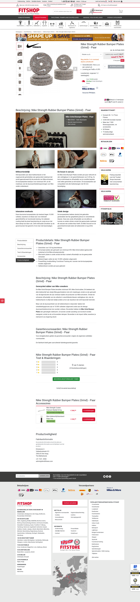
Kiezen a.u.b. (86, 54)
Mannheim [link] (40, 529)
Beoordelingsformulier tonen (66, 379)
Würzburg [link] (20, 535)
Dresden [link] (45, 523)
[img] (97, 88)
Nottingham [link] (39, 542)
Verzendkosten (59, 517)
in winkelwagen (116, 67)
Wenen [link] (45, 547)
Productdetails (22, 240)
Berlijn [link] (29, 521)
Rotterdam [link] (28, 516)
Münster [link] (19, 531)
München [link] (46, 529)
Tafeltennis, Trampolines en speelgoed (65, 17)
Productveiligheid (23, 260)
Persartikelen (74, 528)
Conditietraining (24, 17)
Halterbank (95, 521)
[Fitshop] (29, 11)
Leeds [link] (25, 540)
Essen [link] (32, 525)
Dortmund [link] (40, 523)
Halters (94, 525)
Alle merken (95, 557)
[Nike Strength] (34, 45)
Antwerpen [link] (20, 557)
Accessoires (21, 256)
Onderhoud (74, 533)
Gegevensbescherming (77, 512)
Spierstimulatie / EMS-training (100, 551)
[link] (103, 148)
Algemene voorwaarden (62, 512)
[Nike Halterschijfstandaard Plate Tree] (41, 419)
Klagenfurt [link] (30, 547)
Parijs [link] (22, 562)
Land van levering (100, 1)
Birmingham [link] (31, 540)
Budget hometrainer (98, 532)
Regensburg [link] (33, 531)
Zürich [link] (33, 552)
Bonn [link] (44, 521)
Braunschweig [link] (26, 523)
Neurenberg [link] (26, 531)
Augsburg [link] (24, 521)
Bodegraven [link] (28, 514)
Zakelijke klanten (36, 1)
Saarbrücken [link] (21, 533)
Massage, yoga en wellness (92, 17)
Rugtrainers (95, 546)
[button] (19, 46)
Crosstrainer (95, 504)
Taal (109, 1)
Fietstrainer (95, 535)
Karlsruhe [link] (39, 527)
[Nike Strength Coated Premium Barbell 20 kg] (41, 410)
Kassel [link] (45, 527)
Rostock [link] (40, 531)
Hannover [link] (26, 527)
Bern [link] (22, 552)
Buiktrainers (95, 544)
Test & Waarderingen (24, 252)
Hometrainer (95, 507)
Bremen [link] (33, 523)
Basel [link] (18, 552)
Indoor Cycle (95, 523)
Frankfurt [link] (37, 525)
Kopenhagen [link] (21, 566)
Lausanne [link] (27, 552)
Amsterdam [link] (20, 514)
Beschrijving (21, 244)
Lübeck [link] (34, 529)
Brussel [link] (26, 557)
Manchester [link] (31, 542)
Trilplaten (94, 553)
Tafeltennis (95, 518)
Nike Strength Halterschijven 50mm (65, 32)
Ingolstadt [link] (33, 527)
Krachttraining (40, 17)
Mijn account (116, 1)
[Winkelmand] (121, 11)
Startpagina (19, 32)
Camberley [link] (38, 540)
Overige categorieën (114, 17)
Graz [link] (18, 547)
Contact (50, 1)
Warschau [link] (20, 571)
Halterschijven (37, 32)
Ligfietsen (95, 530)
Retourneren (58, 519)
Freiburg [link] (42, 525)
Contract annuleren (70, 503)
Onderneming (21, 1)
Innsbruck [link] (24, 547)
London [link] (25, 542)
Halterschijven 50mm (48, 32)
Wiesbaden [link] (41, 533)
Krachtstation (96, 514)
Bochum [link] (39, 521)
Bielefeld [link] (33, 521)
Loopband (95, 509)
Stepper (94, 537)
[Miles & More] (114, 489)
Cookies (57, 515)
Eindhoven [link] (42, 514)
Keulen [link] (25, 529)
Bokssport (95, 528)
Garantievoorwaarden (24, 248)
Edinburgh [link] (45, 540)
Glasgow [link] (19, 542)
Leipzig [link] (29, 529)
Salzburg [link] (39, 547)
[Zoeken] (79, 11)
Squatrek (94, 539)
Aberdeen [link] (20, 540)
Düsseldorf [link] (20, 525)
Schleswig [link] (28, 533)
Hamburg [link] (20, 527)
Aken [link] (18, 521)
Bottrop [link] (19, 523)
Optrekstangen (96, 549)
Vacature (44, 1)
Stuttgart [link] (34, 533)
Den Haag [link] (35, 514)
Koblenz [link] (19, 529)
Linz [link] (35, 547)
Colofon (28, 1)
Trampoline (95, 516)
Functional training (97, 542)
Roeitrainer (95, 511)
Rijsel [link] (18, 562)
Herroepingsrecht (76, 517)
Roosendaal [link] (20, 516)
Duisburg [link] (27, 525)
